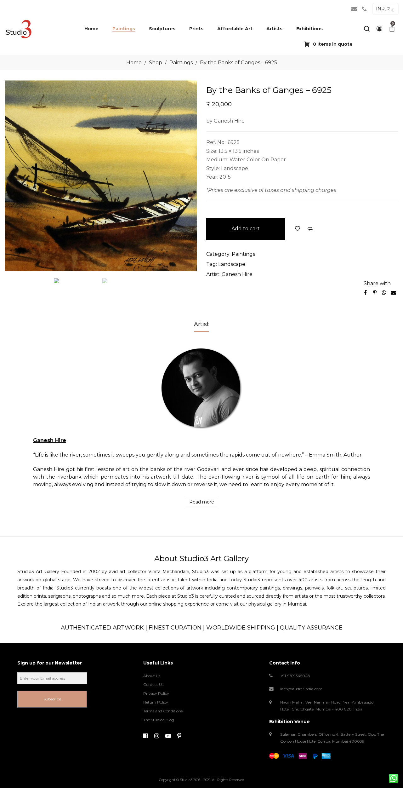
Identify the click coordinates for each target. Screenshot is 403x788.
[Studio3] (18, 29)
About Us (151, 675)
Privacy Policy (156, 693)
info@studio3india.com (301, 689)
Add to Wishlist (297, 229)
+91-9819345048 (295, 675)
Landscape (231, 264)
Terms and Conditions (163, 711)
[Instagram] (156, 736)
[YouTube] (168, 736)
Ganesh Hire (237, 274)
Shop (155, 63)
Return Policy (155, 702)
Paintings (181, 63)
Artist (201, 324)
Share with (377, 283)
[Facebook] (145, 736)
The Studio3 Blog (158, 719)
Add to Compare (310, 229)
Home (134, 63)
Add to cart (245, 229)
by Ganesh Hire (225, 121)
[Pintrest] (179, 736)
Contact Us (153, 684)
